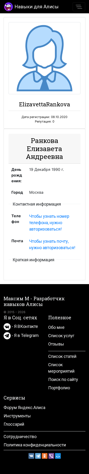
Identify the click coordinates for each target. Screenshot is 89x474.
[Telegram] (38, 456)
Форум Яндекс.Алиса (24, 407)
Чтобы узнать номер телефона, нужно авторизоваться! (49, 223)
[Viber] (51, 456)
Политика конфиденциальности (35, 444)
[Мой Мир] (58, 456)
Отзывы (56, 343)
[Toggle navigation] (79, 6)
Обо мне (56, 327)
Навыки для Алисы (36, 7)
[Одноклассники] (44, 456)
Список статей (62, 356)
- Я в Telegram (25, 335)
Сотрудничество (20, 436)
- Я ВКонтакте (24, 326)
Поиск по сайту (63, 379)
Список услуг (61, 335)
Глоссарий (14, 424)
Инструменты (17, 415)
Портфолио (59, 387)
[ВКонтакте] (31, 456)
